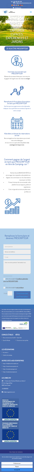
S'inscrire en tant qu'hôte (22, 340)
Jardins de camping (7, 355)
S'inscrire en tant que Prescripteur (22, 295)
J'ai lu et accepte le (15, 280)
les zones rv (5, 352)
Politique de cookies (16, 452)
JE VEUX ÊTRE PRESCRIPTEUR (17, 48)
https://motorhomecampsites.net (10, 366)
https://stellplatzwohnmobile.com (10, 363)
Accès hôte (19, 337)
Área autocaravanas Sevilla (9, 337)
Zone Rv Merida (6, 340)
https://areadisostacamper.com (10, 372)
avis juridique (20, 287)
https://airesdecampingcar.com (10, 369)
